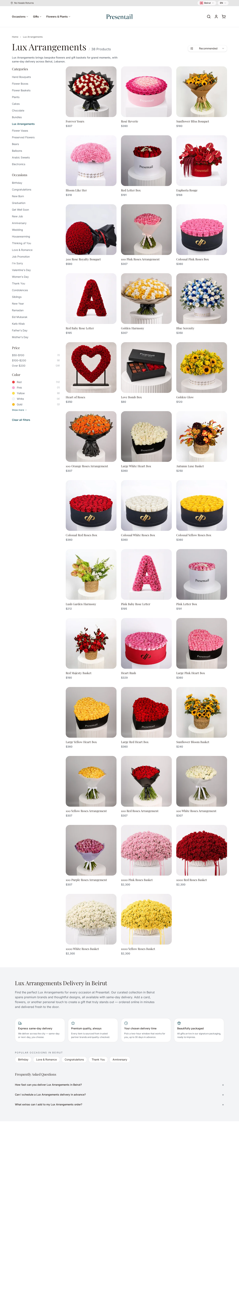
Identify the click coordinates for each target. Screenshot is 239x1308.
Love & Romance (22, 249)
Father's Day (19, 330)
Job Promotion (21, 256)
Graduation (18, 202)
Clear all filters (21, 419)
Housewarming (21, 236)
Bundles (17, 117)
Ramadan (18, 310)
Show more (18, 410)
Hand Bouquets (21, 76)
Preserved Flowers (23, 137)
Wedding (17, 229)
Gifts (36, 16)
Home (15, 36)
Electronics (18, 164)
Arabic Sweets (21, 157)
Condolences (20, 290)
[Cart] (223, 16)
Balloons (17, 150)
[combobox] (207, 48)
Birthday (17, 182)
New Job (17, 216)
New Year (18, 303)
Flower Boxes (20, 83)
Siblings (16, 296)
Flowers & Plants (57, 16)
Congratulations (21, 189)
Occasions (19, 16)
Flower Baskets (21, 90)
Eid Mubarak (19, 317)
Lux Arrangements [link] (33, 36)
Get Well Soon (20, 209)
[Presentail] (119, 16)
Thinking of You (21, 243)
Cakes (16, 103)
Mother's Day (20, 337)
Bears (15, 144)
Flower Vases (20, 130)
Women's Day (20, 276)
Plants (15, 97)
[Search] (208, 16)
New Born (18, 196)
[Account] (216, 16)
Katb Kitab (18, 323)
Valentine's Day (21, 270)
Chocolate (18, 110)
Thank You (18, 283)
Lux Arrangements (23, 123)
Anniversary (19, 223)
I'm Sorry (17, 263)
